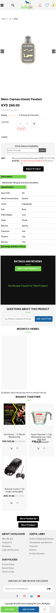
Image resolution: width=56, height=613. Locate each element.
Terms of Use (8, 572)
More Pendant (28, 525)
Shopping (6, 546)
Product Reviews (37, 553)
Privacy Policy (8, 564)
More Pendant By (28, 518)
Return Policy (8, 568)
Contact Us (7, 542)
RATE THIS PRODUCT (28, 269)
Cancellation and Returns (40, 542)
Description (6, 176)
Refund (32, 550)
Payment (33, 546)
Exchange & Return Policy (13, 246)
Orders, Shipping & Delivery (41, 539)
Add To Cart (29, 609)
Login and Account (10, 550)
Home (3, 19)
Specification (7, 187)
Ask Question (43, 319)
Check (42, 150)
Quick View (14, 424)
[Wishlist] (44, 609)
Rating (4, 115)
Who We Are (7, 539)
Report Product (33, 169)
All (10, 19)
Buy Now (9, 609)
